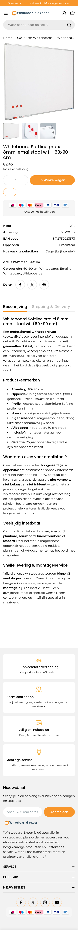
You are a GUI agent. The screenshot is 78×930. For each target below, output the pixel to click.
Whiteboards (32, 273)
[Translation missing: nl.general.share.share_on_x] (32, 284)
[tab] (15, 308)
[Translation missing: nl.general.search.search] (69, 24)
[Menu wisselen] (5, 13)
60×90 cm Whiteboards (34, 38)
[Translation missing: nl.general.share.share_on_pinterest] (44, 284)
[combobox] (39, 25)
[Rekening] (64, 13)
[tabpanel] (39, 461)
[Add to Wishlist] (9, 192)
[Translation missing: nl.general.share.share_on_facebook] (20, 284)
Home (7, 38)
